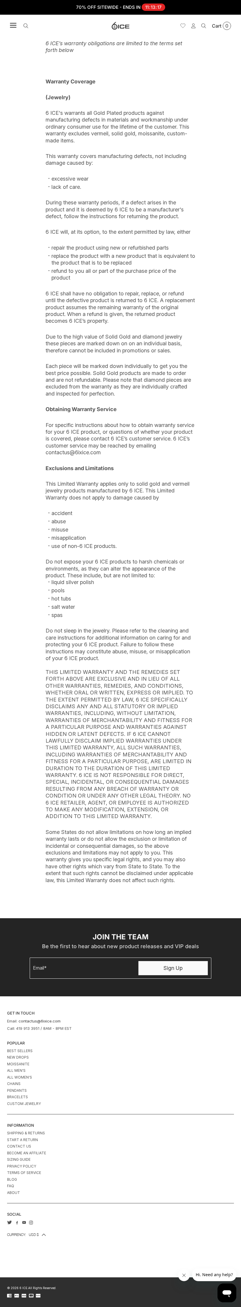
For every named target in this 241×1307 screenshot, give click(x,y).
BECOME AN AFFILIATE (26, 1153)
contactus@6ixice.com (40, 1021)
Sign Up (173, 968)
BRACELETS (17, 1097)
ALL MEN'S (16, 1070)
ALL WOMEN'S (19, 1077)
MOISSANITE (18, 1064)
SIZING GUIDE (19, 1159)
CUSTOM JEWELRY (24, 1103)
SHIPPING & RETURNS (26, 1133)
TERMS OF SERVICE (24, 1172)
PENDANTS (17, 1090)
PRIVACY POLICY (21, 1166)
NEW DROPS (18, 1057)
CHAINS (14, 1083)
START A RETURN (22, 1140)
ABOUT (13, 1192)
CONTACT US (19, 1146)
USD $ (23, 1234)
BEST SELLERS (20, 1051)
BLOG (12, 1179)
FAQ (10, 1186)
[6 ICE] (120, 26)
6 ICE (23, 1288)
